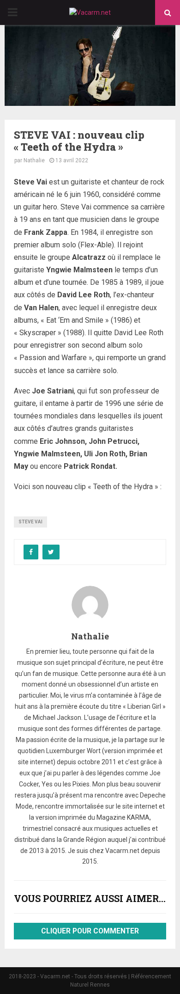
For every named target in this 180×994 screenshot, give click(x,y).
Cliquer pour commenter (90, 931)
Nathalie (34, 160)
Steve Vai (30, 521)
